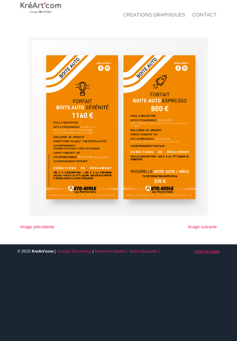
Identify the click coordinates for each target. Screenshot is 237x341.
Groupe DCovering (74, 251)
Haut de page (207, 251)
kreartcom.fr (52, 7)
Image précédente (37, 226)
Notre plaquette (143, 251)
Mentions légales (110, 251)
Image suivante (202, 226)
